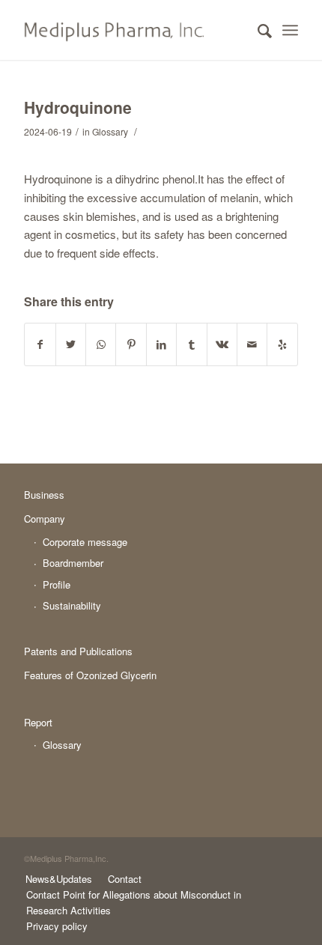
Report (38, 722)
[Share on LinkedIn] (161, 344)
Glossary (110, 131)
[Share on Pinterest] (130, 344)
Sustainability (72, 605)
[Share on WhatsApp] (100, 344)
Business (44, 494)
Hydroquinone (78, 107)
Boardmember (73, 563)
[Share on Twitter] (70, 344)
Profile (56, 584)
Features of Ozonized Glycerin (90, 675)
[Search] (257, 30)
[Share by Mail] (252, 344)
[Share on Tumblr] (191, 344)
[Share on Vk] (222, 344)
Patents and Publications (78, 651)
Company (44, 518)
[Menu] (290, 30)
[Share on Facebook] (40, 344)
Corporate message (85, 542)
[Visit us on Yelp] (282, 344)
